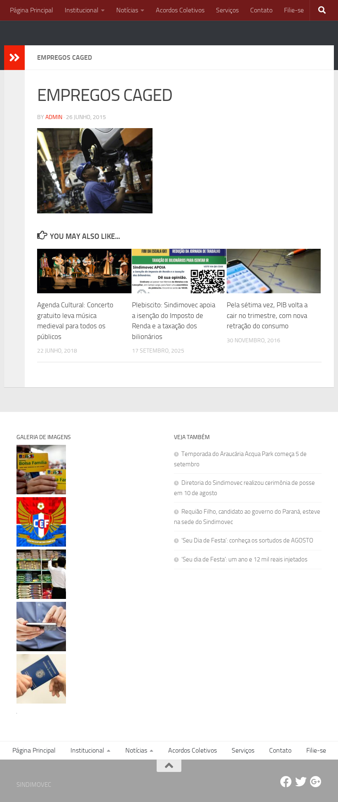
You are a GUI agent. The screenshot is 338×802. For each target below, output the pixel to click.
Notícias (127, 10)
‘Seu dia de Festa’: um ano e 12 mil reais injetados (244, 559)
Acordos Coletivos (180, 10)
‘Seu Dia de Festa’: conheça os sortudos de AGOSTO (247, 540)
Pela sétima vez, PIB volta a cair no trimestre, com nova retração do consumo (267, 315)
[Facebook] (286, 782)
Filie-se (294, 10)
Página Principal (31, 10)
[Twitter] (301, 782)
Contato (261, 10)
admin (53, 117)
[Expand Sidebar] (14, 57)
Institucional (82, 10)
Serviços (227, 10)
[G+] (316, 782)
